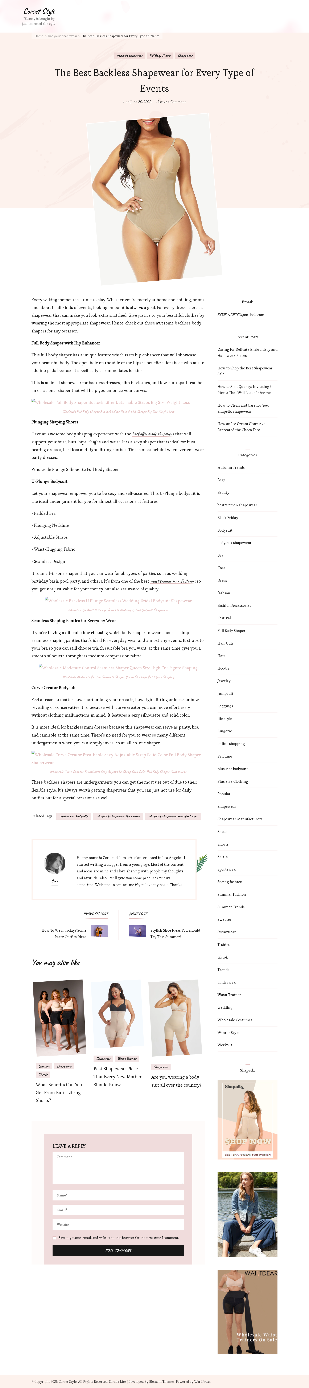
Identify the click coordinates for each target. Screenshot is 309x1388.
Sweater (224, 919)
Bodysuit (225, 530)
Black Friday (228, 517)
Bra (220, 555)
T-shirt (224, 944)
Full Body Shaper (160, 55)
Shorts (43, 1074)
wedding (225, 1007)
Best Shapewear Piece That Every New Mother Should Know (118, 1076)
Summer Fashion (232, 894)
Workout (225, 1045)
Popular (224, 793)
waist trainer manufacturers (173, 581)
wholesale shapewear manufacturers (173, 816)
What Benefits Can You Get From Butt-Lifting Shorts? (59, 1092)
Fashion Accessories (234, 605)
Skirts (223, 856)
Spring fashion (230, 881)
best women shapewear (237, 505)
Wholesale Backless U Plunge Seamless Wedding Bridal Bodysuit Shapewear (118, 610)
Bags (221, 479)
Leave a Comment (172, 102)
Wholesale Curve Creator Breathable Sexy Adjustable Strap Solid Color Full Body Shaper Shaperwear (118, 772)
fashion (224, 593)
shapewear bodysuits (73, 816)
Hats (221, 655)
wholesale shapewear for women (118, 816)
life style (225, 718)
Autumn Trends (231, 467)
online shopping (231, 743)
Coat (221, 567)
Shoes (222, 831)
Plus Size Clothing (233, 781)
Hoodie (223, 668)
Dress (222, 580)
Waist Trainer (127, 1058)
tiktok (223, 957)
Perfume (225, 756)
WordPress (202, 1381)
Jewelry (224, 680)
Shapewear (185, 55)
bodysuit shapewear (130, 55)
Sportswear (227, 869)
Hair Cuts (226, 643)
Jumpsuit (225, 693)
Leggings (44, 1066)
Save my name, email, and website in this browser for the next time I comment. (119, 1238)
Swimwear (227, 932)
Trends (223, 969)
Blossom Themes (161, 1381)
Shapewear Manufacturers (240, 819)
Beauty (223, 492)
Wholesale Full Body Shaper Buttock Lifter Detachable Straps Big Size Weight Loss (118, 411)
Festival (224, 618)
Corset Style (39, 11)
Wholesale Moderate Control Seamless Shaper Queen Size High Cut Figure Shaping (118, 677)
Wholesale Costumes (235, 1020)
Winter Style (228, 1032)
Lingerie (225, 731)
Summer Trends (231, 907)
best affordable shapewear (153, 434)
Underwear (227, 982)
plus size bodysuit (233, 768)
